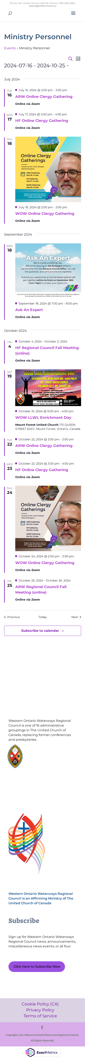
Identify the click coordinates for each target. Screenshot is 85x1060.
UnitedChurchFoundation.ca (50, 754)
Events (10, 48)
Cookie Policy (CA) (28, 781)
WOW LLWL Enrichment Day (43, 417)
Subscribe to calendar (40, 631)
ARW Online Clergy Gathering (44, 96)
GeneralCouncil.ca (43, 758)
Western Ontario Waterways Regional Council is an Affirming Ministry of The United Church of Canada (40, 898)
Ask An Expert (29, 310)
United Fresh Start (43, 765)
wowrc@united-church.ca (42, 6)
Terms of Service (28, 795)
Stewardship (39, 762)
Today (42, 617)
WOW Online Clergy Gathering (44, 213)
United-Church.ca (43, 750)
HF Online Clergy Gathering (41, 120)
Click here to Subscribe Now (36, 966)
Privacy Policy (28, 788)
